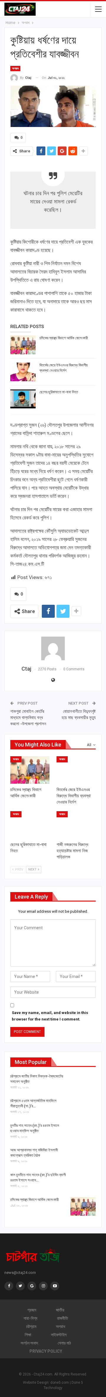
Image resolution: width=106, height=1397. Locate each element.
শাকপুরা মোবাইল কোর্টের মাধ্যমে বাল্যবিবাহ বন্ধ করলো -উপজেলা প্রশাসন (28, 717)
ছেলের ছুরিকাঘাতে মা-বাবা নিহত (58, 392)
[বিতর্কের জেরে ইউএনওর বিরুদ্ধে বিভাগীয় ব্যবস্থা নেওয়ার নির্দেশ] (23, 372)
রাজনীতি (62, 1318)
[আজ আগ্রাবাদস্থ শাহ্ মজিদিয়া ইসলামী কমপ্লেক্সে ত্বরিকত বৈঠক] (83, 1156)
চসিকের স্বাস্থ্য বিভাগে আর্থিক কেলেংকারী (63, 338)
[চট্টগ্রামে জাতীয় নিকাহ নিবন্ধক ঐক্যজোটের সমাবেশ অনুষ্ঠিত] (83, 1083)
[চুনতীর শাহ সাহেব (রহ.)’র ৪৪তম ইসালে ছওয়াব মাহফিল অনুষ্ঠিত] (83, 1132)
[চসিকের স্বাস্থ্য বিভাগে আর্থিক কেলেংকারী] (23, 344)
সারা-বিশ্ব (30, 1318)
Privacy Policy (45, 1351)
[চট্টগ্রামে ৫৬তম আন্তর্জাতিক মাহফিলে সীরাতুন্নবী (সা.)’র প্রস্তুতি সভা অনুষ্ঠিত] (83, 1107)
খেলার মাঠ (64, 1343)
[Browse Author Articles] (53, 648)
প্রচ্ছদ (31, 1310)
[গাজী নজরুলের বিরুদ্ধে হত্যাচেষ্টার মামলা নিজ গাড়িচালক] (76, 825)
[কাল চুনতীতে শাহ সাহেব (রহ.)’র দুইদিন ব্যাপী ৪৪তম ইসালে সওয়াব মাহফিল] (83, 1181)
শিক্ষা (28, 1334)
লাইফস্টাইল (59, 1334)
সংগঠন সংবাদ (29, 1343)
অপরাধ (15, 68)
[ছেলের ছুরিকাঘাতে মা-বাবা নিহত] (23, 398)
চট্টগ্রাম (31, 1326)
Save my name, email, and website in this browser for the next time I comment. (50, 1015)
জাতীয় (60, 1310)
